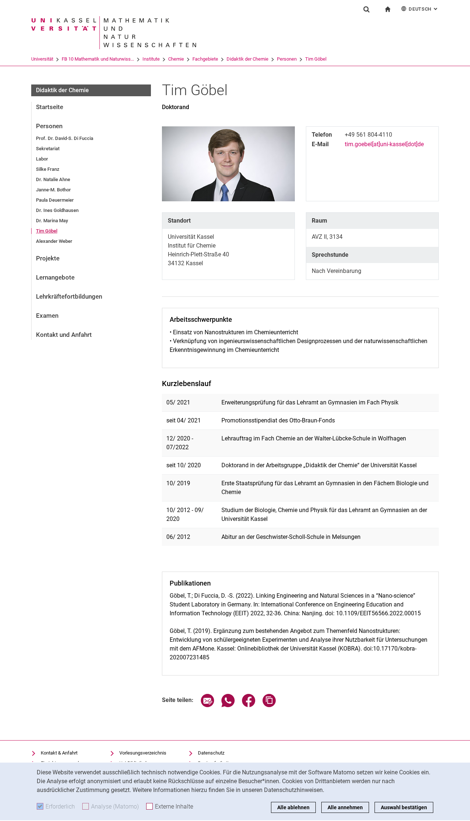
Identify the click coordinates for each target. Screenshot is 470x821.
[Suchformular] (366, 9)
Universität (42, 59)
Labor (42, 159)
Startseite (49, 107)
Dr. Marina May (52, 220)
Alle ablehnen (293, 807)
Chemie (176, 59)
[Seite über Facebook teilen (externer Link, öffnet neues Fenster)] (248, 705)
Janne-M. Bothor (53, 189)
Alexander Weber (54, 241)
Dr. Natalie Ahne (53, 179)
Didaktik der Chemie (247, 59)
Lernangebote (55, 277)
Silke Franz (47, 169)
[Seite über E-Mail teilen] (207, 705)
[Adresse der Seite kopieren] (269, 705)
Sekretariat (47, 148)
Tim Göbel (315, 59)
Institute (151, 59)
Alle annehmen (345, 807)
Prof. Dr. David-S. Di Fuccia (64, 138)
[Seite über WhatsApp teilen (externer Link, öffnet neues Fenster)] (228, 705)
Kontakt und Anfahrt (64, 334)
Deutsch (424, 9)
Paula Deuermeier (55, 200)
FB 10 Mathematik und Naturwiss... (98, 59)
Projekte (47, 258)
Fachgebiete (205, 59)
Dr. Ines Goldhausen (57, 210)
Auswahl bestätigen (404, 807)
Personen (287, 59)
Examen (47, 315)
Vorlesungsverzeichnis (142, 753)
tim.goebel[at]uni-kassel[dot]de (384, 144)
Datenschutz (211, 753)
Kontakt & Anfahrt (59, 753)
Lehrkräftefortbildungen (69, 296)
